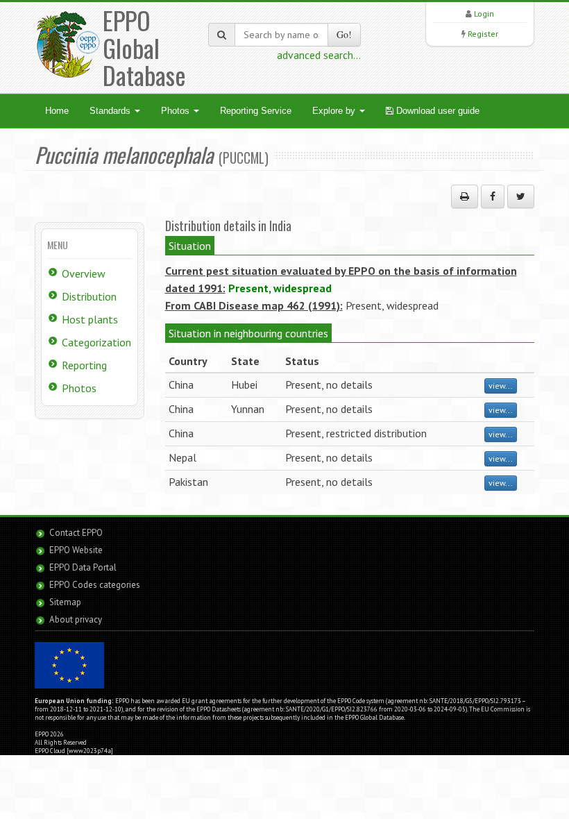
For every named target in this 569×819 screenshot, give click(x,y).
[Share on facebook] (492, 196)
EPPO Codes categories (94, 585)
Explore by (335, 110)
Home (57, 110)
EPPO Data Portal (83, 567)
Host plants (90, 319)
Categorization (96, 342)
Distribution (89, 296)
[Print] (464, 196)
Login (484, 13)
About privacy (75, 619)
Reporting (84, 365)
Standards (111, 110)
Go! (344, 34)
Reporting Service (255, 110)
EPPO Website (76, 550)
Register (483, 33)
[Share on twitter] (520, 196)
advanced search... (319, 55)
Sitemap (65, 602)
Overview (83, 273)
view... (501, 385)
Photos (176, 110)
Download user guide (436, 110)
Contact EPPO (76, 533)
